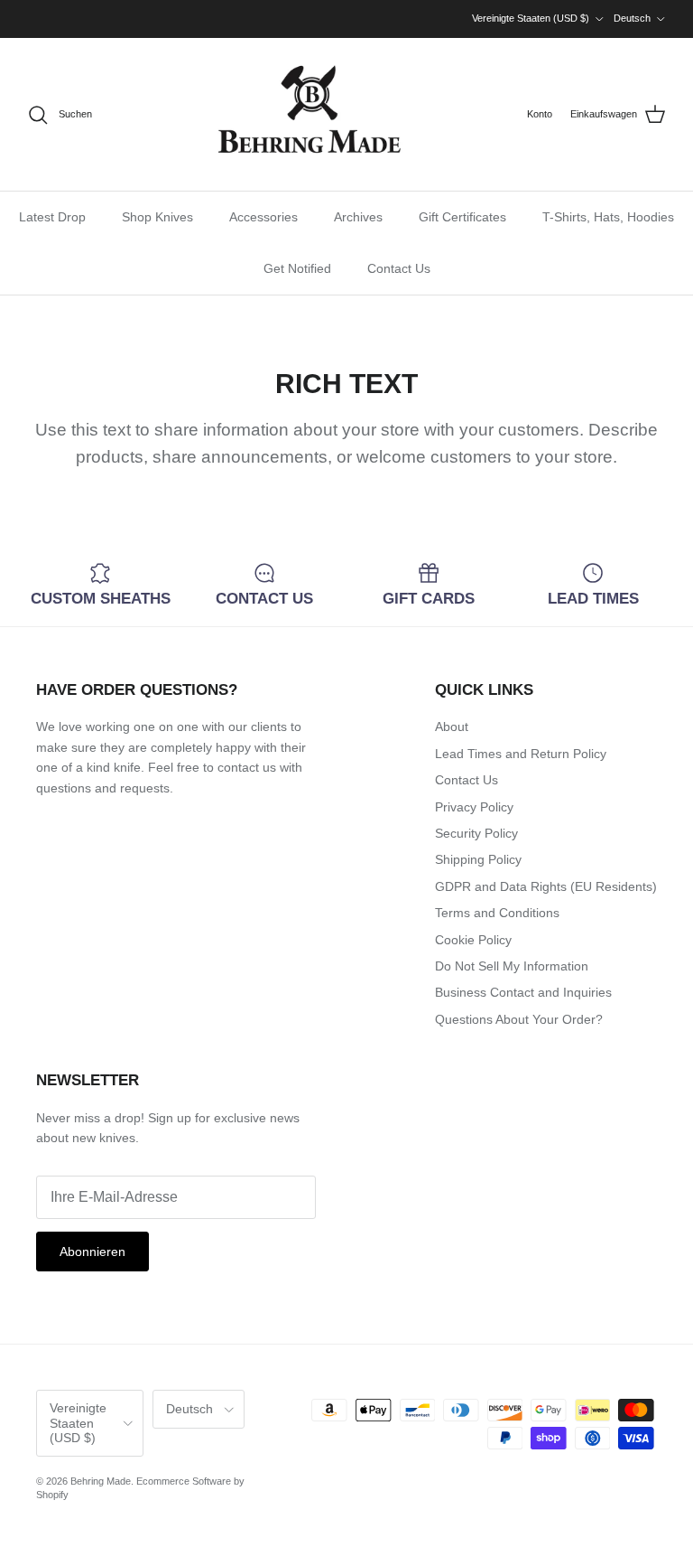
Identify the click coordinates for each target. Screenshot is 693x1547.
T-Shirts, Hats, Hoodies (608, 217)
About (451, 726)
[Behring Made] (309, 114)
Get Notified (297, 268)
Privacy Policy (474, 807)
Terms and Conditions (497, 912)
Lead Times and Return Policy (520, 753)
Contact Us (398, 268)
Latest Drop (52, 217)
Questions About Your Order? (519, 1019)
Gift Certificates (462, 217)
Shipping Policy (478, 859)
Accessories (263, 217)
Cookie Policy (473, 940)
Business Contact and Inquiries (523, 992)
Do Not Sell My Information (511, 966)
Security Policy (476, 833)
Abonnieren (92, 1251)
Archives (358, 217)
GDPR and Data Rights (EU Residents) (546, 886)
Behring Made (100, 1481)
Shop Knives (157, 217)
